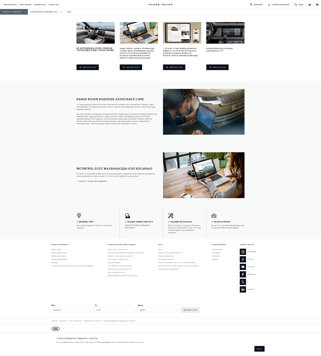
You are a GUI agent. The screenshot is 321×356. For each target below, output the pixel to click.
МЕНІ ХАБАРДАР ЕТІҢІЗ (116, 272)
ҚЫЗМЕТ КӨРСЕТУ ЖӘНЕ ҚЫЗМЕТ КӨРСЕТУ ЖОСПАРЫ (178, 266)
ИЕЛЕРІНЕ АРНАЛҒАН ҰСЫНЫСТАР (120, 256)
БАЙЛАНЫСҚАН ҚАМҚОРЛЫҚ (168, 269)
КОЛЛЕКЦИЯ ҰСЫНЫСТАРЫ (118, 259)
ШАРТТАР (63, 321)
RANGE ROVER (56, 249)
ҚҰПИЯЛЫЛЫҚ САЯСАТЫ (92, 321)
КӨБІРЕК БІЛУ (89, 67)
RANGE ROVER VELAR (58, 256)
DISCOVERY (216, 256)
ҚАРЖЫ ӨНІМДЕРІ (114, 262)
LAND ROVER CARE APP (166, 259)
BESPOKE (54, 262)
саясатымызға (106, 342)
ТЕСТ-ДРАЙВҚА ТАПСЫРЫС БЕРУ (120, 266)
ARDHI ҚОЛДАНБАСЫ (166, 256)
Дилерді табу (190, 310)
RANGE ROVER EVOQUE (59, 259)
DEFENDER (216, 253)
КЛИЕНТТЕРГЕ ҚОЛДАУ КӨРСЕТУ (170, 253)
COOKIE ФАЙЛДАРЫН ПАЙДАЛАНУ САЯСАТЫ (119, 321)
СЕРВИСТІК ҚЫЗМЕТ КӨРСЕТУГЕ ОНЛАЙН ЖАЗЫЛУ (176, 262)
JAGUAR (215, 259)
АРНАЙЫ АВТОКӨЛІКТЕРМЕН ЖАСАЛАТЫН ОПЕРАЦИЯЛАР (72, 266)
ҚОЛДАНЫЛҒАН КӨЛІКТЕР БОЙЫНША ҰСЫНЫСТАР (126, 253)
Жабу (259, 349)
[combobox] (72, 310)
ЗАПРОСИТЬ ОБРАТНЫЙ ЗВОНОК (120, 269)
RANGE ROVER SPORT (58, 253)
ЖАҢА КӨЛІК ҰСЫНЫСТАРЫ (118, 249)
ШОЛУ (160, 249)
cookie (65, 342)
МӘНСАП (54, 321)
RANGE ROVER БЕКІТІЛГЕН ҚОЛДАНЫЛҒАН (123, 275)
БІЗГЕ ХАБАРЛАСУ (75, 321)
